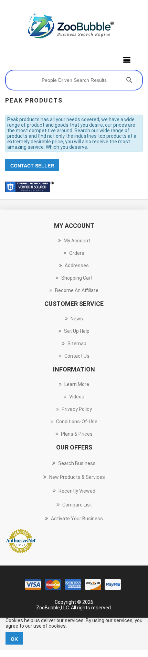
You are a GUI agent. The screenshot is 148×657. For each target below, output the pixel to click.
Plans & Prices (77, 434)
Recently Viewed (77, 491)
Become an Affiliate (76, 290)
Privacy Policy (77, 409)
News (77, 318)
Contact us (76, 356)
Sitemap (76, 343)
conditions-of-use (76, 421)
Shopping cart (77, 278)
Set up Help (76, 331)
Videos (76, 396)
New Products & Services (77, 477)
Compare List (77, 505)
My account (77, 240)
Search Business (77, 463)
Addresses (77, 265)
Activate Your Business (77, 518)
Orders (76, 253)
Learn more (76, 384)
